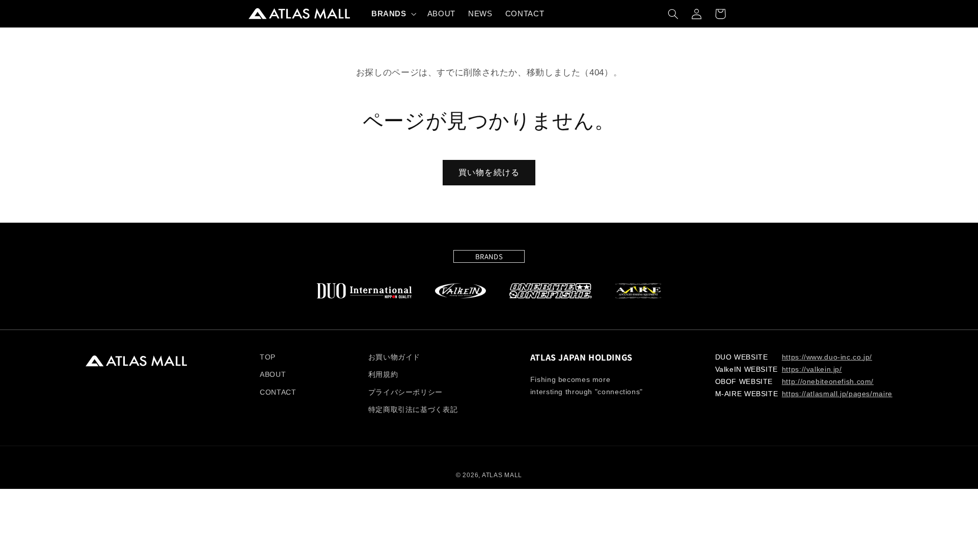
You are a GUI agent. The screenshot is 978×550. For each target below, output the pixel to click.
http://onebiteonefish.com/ (828, 382)
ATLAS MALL (502, 475)
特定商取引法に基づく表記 (413, 410)
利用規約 (383, 374)
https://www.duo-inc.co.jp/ (827, 357)
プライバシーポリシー (405, 392)
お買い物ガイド (394, 357)
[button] (393, 14)
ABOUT (273, 374)
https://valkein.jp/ (812, 369)
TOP (268, 357)
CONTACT (278, 392)
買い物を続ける (488, 172)
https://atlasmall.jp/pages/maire (837, 394)
